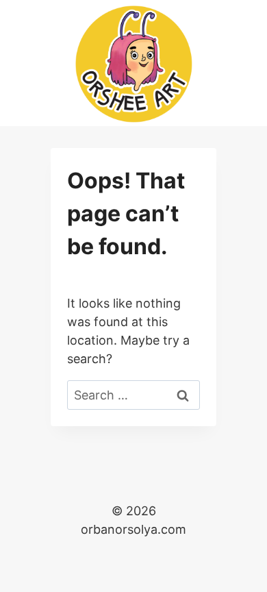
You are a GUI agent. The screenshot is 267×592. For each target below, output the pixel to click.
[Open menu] (243, 62)
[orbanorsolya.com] (134, 64)
